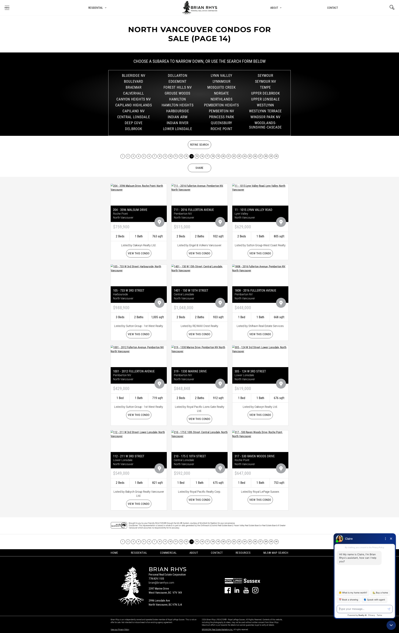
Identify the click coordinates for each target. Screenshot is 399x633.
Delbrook (133, 129)
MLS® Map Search (275, 552)
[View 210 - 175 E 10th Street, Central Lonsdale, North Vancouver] (199, 433)
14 (192, 156)
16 (202, 156)
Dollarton (177, 75)
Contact (332, 7)
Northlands (222, 99)
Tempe (265, 87)
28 (266, 156)
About (194, 552)
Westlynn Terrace (265, 111)
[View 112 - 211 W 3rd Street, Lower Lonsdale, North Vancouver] (139, 433)
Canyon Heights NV (133, 99)
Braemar (133, 87)
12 (181, 156)
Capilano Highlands (133, 105)
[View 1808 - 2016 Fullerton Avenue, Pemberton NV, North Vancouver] (260, 268)
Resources (243, 552)
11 (176, 156)
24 (245, 156)
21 (229, 156)
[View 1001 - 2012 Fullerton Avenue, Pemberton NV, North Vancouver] (139, 349)
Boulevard (133, 81)
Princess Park (221, 117)
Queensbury (221, 123)
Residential (139, 552)
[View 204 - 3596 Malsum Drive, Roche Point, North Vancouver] (139, 187)
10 (170, 156)
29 (271, 156)
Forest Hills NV (177, 87)
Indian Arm (177, 117)
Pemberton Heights (221, 105)
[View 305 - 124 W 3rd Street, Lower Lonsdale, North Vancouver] (260, 349)
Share (199, 167)
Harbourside (177, 111)
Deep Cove (133, 123)
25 (250, 156)
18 (213, 156)
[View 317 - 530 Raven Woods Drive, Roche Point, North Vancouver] (260, 433)
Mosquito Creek (221, 87)
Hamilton (177, 99)
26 (255, 156)
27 (261, 156)
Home (114, 552)
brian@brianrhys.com (161, 582)
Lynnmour (222, 81)
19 (218, 156)
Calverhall (133, 93)
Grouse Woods (177, 93)
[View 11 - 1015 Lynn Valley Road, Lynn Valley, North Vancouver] (260, 187)
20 (223, 156)
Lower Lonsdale (177, 129)
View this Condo (139, 253)
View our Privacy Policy (120, 629)
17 (208, 156)
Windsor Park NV (265, 117)
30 (276, 156)
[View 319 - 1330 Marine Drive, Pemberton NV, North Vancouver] (199, 349)
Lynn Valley (221, 75)
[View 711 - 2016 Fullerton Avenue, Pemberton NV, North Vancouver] (199, 187)
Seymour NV (265, 81)
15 (197, 156)
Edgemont (177, 81)
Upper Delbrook (265, 93)
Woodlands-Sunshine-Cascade (265, 125)
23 (239, 156)
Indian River (177, 123)
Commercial (168, 552)
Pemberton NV (221, 111)
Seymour (265, 75)
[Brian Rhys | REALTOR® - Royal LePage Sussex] (199, 8)
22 (234, 156)
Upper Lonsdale (265, 99)
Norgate (221, 93)
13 (186, 156)
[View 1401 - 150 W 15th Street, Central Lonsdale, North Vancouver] (199, 268)
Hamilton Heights (178, 105)
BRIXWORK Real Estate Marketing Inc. (217, 629)
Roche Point (221, 129)
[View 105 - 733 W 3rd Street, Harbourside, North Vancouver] (139, 268)
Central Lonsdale (133, 117)
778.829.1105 (156, 578)
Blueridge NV (133, 75)
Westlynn (265, 105)
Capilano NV (134, 111)
